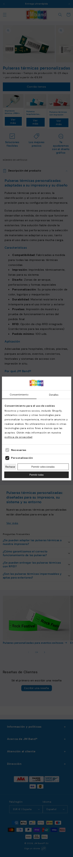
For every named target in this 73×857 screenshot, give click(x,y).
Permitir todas (36, 474)
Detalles (53, 394)
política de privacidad (18, 437)
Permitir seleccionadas (43, 466)
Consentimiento (19, 394)
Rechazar (10, 466)
